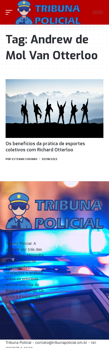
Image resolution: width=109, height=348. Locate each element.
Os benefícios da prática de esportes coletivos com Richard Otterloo (45, 147)
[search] (84, 12)
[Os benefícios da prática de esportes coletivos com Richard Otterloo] (54, 108)
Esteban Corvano (24, 159)
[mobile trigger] (10, 12)
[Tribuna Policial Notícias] (48, 12)
